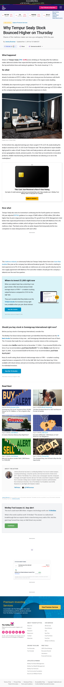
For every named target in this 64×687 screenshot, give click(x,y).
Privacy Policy (17, 682)
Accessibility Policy (40, 682)
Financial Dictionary (46, 656)
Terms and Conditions (27, 684)
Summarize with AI (36, 46)
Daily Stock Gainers (55, 15)
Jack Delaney (14, 456)
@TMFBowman (29, 487)
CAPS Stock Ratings (46, 648)
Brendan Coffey (15, 407)
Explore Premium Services (20, 22)
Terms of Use (7, 682)
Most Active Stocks (55, 12)
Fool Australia (30, 648)
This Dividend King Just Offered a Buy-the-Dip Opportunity (47, 459)
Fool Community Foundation (34, 671)
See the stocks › (13, 309)
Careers (29, 628)
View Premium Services (50, 607)
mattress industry (11, 261)
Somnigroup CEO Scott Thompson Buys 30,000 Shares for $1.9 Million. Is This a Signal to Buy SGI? (16, 411)
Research (29, 630)
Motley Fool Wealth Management (36, 666)
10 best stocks (10, 302)
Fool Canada (30, 651)
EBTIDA (16, 215)
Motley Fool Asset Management (35, 663)
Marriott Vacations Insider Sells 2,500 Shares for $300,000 (16, 459)
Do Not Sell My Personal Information (44, 684)
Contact (29, 635)
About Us (29, 625)
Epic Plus (47, 633)
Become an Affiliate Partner (34, 673)
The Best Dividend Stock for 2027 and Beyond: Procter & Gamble (47, 410)
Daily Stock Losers (57, 18)
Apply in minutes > (32, 198)
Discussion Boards (46, 651)
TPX (20, 60)
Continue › (11, 526)
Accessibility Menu (32, 1)
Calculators (44, 653)
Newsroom (30, 633)
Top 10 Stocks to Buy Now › (48, 7)
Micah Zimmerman (47, 407)
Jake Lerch (45, 432)
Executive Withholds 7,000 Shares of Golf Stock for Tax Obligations (45, 435)
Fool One (47, 638)
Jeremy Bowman (10, 42)
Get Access (17, 573)
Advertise (29, 638)
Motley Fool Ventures (32, 668)
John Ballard (14, 432)
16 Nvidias (52, 510)
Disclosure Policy (28, 682)
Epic (46, 630)
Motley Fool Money (50, 640)
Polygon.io (21, 637)
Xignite (14, 637)
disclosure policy (16, 498)
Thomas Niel (45, 456)
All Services (48, 625)
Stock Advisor (48, 628)
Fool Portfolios (48, 635)
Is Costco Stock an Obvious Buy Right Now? (15, 435)
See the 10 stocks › (11, 371)
